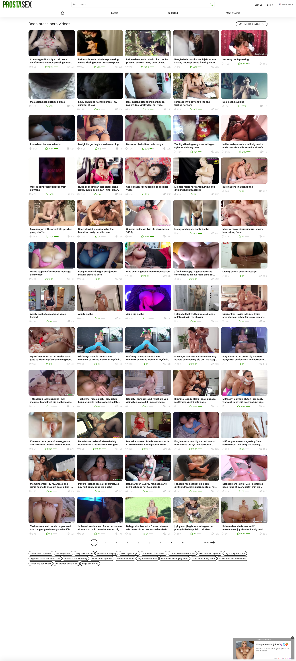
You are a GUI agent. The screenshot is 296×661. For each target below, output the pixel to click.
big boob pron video (235, 553)
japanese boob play (106, 553)
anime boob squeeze (102, 558)
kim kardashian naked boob (232, 558)
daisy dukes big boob (210, 553)
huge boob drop (90, 563)
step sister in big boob (204, 558)
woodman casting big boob (174, 558)
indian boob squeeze (41, 553)
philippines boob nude (67, 563)
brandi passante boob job (182, 553)
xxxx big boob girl (129, 553)
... (194, 542)
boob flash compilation (154, 553)
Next (206, 542)
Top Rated (172, 12)
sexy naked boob (84, 553)
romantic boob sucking (75, 558)
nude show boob (125, 558)
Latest (114, 12)
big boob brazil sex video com (45, 558)
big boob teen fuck (147, 558)
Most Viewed (233, 12)
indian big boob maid (41, 563)
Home (62, 13)
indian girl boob (63, 553)
